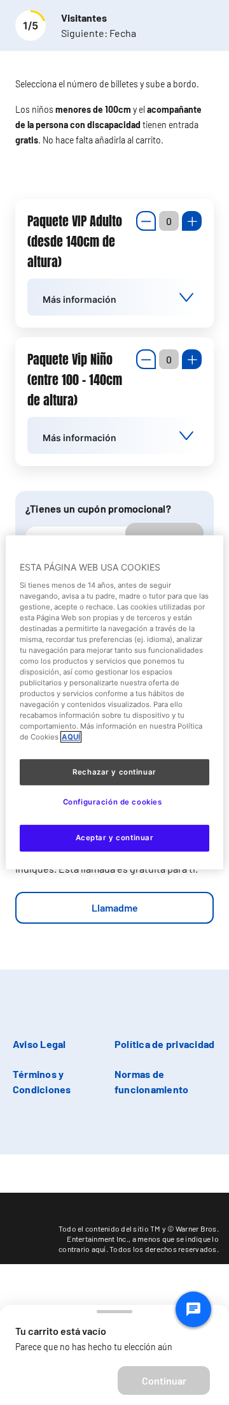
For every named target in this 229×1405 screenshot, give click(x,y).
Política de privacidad (164, 1044)
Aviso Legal (39, 1044)
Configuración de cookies (112, 801)
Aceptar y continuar (115, 837)
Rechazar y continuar (114, 771)
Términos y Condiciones (42, 1081)
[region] (114, 702)
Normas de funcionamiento (151, 1081)
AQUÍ (71, 736)
